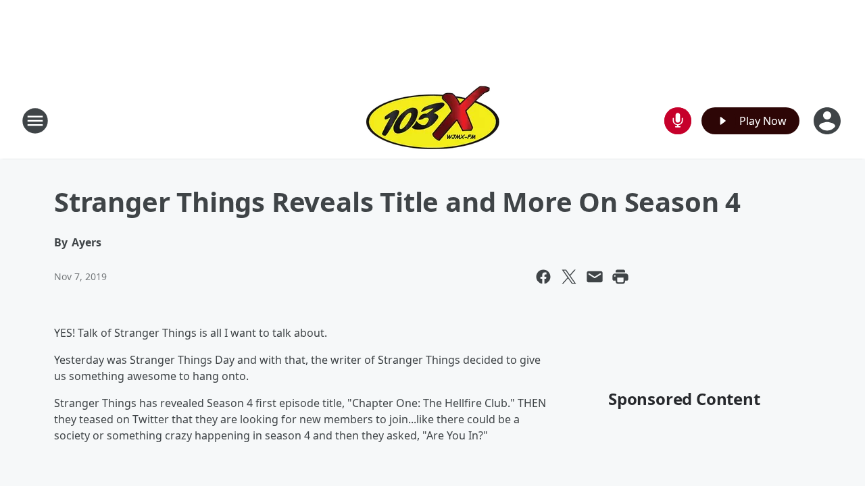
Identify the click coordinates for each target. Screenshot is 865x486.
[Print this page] (620, 276)
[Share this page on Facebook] (543, 276)
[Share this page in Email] (594, 276)
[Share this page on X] (569, 276)
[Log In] (828, 120)
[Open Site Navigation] (35, 120)
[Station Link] (433, 120)
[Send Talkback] (677, 120)
